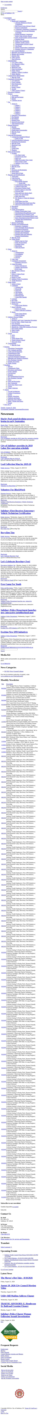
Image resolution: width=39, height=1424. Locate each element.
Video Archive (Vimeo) (18, 90)
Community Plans (17, 180)
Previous (5, 647)
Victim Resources (17, 280)
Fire (9, 102)
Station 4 (17, 110)
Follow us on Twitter (7, 1373)
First (2, 647)
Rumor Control (16, 87)
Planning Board (19, 39)
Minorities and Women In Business (22, 52)
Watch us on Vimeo (6, 1375)
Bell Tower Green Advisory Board (25, 26)
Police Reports (5, 1352)
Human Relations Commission (24, 34)
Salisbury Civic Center (21, 163)
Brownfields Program (21, 181)
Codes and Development (15, 351)
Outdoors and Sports (14, 398)
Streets (13, 312)
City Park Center (20, 155)
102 (18, 647)
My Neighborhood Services (16, 376)
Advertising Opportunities (15, 348)
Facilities (14, 153)
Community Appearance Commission (26, 29)
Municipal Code (16, 67)
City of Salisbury (5, 452)
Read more (4, 437)
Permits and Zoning (13, 361)
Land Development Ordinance (20, 140)
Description (9, 684)
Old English (18, 292)
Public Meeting (16, 74)
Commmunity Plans (13, 368)
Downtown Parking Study (22, 188)
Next (29, 647)
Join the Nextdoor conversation (10, 1378)
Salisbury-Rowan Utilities (15, 317)
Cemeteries (15, 285)
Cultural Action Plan (21, 186)
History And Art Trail (21, 241)
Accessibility (8, 4)
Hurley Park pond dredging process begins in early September (17, 420)
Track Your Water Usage (15, 385)
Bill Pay (10, 366)
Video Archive (16, 57)
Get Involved (15, 165)
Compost (14, 299)
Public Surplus (12, 363)
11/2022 (3, 745)
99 (12, 647)
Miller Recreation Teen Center (24, 160)
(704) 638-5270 (5, 1234)
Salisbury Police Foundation (20, 279)
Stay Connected (12, 383)
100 (14, 647)
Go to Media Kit (5, 663)
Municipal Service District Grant (24, 214)
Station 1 (17, 105)
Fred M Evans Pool (20, 156)
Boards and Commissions (19, 21)
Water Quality (16, 330)
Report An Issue (16, 302)
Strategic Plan (16, 56)
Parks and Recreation (14, 151)
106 (27, 647)
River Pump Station (17, 328)
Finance (10, 94)
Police (10, 249)
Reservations (15, 171)
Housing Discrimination (22, 232)
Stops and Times (16, 342)
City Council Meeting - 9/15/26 (19, 1266)
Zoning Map (15, 148)
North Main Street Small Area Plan (25, 203)
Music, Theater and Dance (15, 401)
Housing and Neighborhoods (20, 224)
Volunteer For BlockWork (8, 486)
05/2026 (3, 695)
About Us (14, 104)
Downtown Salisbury (14, 92)
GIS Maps (15, 208)
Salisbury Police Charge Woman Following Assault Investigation (16, 1315)
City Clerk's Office (17, 62)
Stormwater (15, 304)
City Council (11, 19)
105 (24, 647)
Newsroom (15, 85)
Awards (14, 89)
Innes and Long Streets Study (23, 193)
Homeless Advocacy (21, 262)
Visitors (6, 389)
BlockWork (18, 246)
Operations (18, 256)
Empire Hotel (15, 65)
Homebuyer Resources (21, 229)
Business (6, 347)
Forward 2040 (19, 191)
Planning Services (6, 493)
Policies (14, 133)
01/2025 (3, 737)
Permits (14, 146)
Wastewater (15, 332)
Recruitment (15, 118)
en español (15, 1207)
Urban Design (16, 239)
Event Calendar (16, 82)
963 (5, 671)
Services (17, 257)
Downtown (15, 206)
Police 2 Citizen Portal (18, 274)
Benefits (14, 127)
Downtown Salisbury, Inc (8, 565)
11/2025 (3, 727)
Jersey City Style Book (21, 194)
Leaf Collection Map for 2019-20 (10, 458)
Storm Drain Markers (21, 305)
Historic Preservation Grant (23, 211)
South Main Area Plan (21, 201)
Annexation (15, 176)
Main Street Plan (20, 196)
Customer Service (17, 100)
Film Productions (16, 84)
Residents (7, 365)
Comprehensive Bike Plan (22, 185)
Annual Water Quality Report (9, 1360)
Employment (4, 1349)
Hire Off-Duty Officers (18, 270)
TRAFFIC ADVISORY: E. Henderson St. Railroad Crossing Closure (18, 1304)
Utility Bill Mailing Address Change (17, 1296)
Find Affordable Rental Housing (24, 227)
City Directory (16, 80)
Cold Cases (15, 259)
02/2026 (3, 710)
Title (2, 684)
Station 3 (17, 108)
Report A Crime (16, 277)
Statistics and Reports (21, 267)
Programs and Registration (19, 170)
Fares (13, 337)
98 (10, 647)
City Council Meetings (18, 51)
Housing (10, 375)
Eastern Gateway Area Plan (23, 189)
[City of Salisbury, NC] (8, 13)
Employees (4, 8)
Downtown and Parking (15, 370)
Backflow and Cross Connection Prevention (24, 320)
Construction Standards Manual (21, 137)
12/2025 (3, 721)
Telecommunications (17, 123)
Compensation (16, 128)
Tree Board (18, 46)
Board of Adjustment (21, 27)
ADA (13, 335)
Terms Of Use (29, 1408)
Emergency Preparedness (19, 115)
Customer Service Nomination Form (11, 1362)
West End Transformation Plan (24, 204)
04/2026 (3, 700)
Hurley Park (4, 425)
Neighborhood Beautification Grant (25, 213)
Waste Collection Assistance (23, 310)
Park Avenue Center (21, 161)
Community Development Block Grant (26, 216)
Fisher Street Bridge (21, 313)
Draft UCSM (19, 138)
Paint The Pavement (21, 242)
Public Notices (16, 70)
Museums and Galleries (14, 399)
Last (32, 647)
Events (10, 394)
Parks (13, 168)
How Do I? (7, 404)
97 (9, 647)
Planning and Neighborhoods (16, 175)
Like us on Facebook (7, 1371)
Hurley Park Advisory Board (23, 36)
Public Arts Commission (22, 41)
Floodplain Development (19, 142)
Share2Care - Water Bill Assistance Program (24, 327)
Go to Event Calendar (7, 1269)
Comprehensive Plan (14, 353)
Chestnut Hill (19, 287)
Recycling (14, 300)
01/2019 (3, 1197)
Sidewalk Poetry (20, 247)
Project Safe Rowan (21, 266)
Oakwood (18, 290)
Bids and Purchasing (17, 97)
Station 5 (17, 112)
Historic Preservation (18, 223)
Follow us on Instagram (8, 1376)
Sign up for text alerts (7, 1370)
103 (20, 647)
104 (22, 647)
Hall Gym (18, 158)
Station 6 (17, 113)
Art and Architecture (14, 391)
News (9, 380)
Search (20, 11)
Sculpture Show (19, 244)
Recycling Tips (5, 528)
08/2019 (3, 756)
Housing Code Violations (22, 231)
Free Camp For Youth (7, 580)
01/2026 (3, 715)
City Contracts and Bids (15, 350)
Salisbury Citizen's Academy (20, 72)
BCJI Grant (18, 269)
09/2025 (3, 732)
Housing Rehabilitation (21, 236)
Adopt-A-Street (16, 284)
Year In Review (16, 59)
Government (8, 18)
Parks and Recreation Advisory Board (26, 37)
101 (16, 647)
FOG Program (16, 323)
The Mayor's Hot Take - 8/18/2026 (17, 1278)
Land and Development (14, 135)
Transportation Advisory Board (24, 44)
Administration (12, 61)
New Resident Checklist (15, 378)
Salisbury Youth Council (22, 42)
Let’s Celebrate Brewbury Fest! (10, 556)
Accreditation (19, 254)
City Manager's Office (18, 64)
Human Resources (13, 125)
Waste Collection (16, 307)
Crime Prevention (17, 264)
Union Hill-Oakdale (21, 297)
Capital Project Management (16, 75)
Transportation (12, 343)
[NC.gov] (7, 1406)
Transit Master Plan (17, 338)
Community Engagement (15, 79)
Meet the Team (16, 77)
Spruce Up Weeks (20, 308)
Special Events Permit (18, 122)
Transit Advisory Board (18, 340)
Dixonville (18, 289)
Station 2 (17, 107)
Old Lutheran (19, 294)
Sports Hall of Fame (17, 173)
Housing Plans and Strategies (23, 234)
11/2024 (3, 741)
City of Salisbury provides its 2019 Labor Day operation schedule (19, 438)
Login (2, 1411)
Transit (10, 333)
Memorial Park (19, 295)
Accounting (15, 95)
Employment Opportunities (19, 130)
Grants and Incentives (18, 209)
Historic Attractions (13, 396)
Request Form (16, 120)
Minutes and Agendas (18, 54)
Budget (14, 99)
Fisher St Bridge (20, 315)
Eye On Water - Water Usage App (21, 322)
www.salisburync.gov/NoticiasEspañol (12, 676)
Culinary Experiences (14, 393)
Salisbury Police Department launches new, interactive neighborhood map (18, 611)
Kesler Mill (22, 183)
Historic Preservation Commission (25, 47)
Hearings (14, 150)
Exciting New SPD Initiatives (9, 628)
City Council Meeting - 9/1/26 (18, 1258)
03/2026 (3, 704)
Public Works (12, 282)
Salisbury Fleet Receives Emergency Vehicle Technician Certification (18, 512)
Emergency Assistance (21, 226)
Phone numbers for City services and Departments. (15, 1239)
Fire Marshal (15, 117)
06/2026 (3, 688)
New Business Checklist (15, 360)
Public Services (5, 468)
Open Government (17, 69)
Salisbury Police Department (9, 616)
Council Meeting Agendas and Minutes (12, 1354)
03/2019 (3, 952)
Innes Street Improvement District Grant (26, 218)
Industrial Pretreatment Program (21, 325)
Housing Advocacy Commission (24, 49)
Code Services (16, 178)
